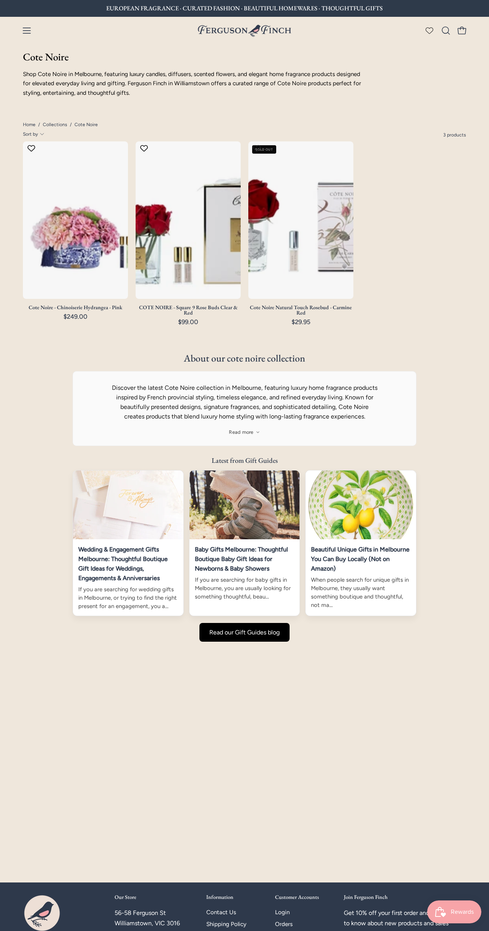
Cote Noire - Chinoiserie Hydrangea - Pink (75, 307)
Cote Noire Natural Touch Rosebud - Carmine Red (301, 310)
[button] (446, 31)
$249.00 (75, 316)
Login (282, 912)
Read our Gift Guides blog (244, 632)
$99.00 (188, 322)
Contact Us (221, 912)
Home (29, 124)
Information (219, 897)
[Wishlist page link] (429, 30)
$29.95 (301, 322)
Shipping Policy (226, 924)
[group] (244, 8)
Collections (55, 124)
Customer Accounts (297, 897)
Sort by (30, 134)
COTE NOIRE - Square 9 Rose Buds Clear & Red (188, 310)
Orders (284, 924)
